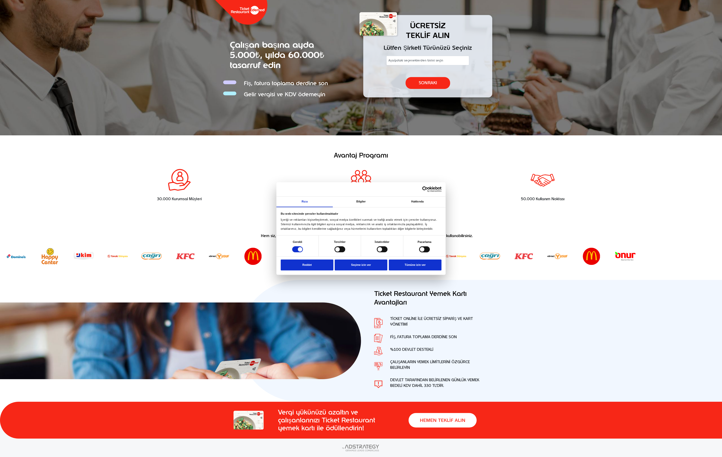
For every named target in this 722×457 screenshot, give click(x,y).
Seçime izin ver (361, 265)
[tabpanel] (430, 323)
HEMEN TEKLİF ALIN (442, 420)
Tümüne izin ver (415, 265)
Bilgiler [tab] (361, 201)
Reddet (307, 265)
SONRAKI (428, 83)
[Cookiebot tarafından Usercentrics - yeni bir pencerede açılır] (425, 189)
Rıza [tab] (304, 201)
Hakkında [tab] (417, 201)
